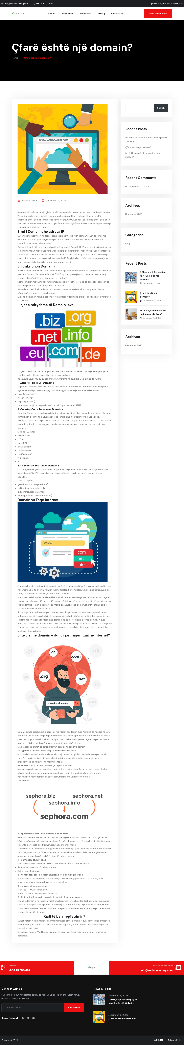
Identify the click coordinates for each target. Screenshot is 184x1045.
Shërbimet (85, 13)
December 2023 (133, 214)
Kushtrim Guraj (29, 200)
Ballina (51, 13)
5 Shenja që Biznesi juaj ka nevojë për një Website (153, 276)
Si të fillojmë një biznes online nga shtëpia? (153, 312)
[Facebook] (23, 1018)
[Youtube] (33, 1018)
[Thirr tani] (3, 967)
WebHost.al (42, 931)
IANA (78, 405)
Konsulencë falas (158, 13)
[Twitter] (28, 1018)
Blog (127, 243)
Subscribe (74, 1007)
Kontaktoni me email (163, 965)
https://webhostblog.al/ (63, 223)
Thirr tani (13, 965)
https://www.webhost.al (72, 219)
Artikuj (101, 13)
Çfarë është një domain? (138, 147)
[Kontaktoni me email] (178, 967)
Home (15, 57)
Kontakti (115, 13)
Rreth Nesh (68, 13)
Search (161, 107)
